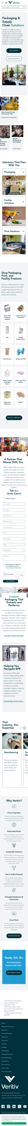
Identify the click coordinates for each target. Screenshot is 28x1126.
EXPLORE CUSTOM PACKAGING (14, 635)
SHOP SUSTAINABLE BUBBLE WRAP (17, 148)
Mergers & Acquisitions (7, 1026)
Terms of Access (9, 568)
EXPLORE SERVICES (14, 58)
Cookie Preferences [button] (6, 1033)
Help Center (4, 1037)
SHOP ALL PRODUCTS (14, 417)
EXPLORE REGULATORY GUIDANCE (14, 701)
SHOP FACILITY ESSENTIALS (9, 117)
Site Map (3, 1047)
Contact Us (4, 1040)
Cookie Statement (6, 1058)
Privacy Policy (18, 568)
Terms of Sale (5, 1068)
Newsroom (4, 1030)
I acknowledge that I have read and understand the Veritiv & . (13, 566)
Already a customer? (10, 498)
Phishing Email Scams (7, 1054)
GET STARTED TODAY (13, 972)
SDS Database (5, 1051)
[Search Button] (24, 7)
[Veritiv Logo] (14, 3)
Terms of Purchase (6, 1071)
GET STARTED (14, 50)
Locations (4, 1044)
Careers (3, 1023)
